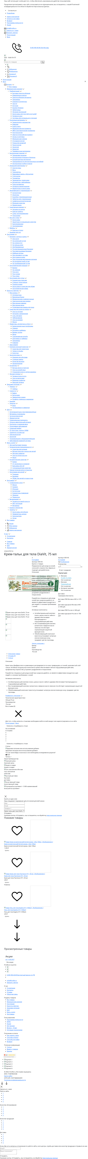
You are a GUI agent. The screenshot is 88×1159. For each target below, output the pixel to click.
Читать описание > (38, 643)
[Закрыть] (85, 81)
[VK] (8, 967)
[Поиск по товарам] (22, 62)
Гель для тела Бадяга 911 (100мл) (15, 910)
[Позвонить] (8, 67)
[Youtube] (8, 971)
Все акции (10, 962)
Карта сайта (8, 1076)
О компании (11, 536)
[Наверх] (2, 1083)
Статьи (10, 658)
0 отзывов (35, 560)
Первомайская (66, 584)
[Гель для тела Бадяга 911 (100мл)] (27, 861)
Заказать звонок (12, 983)
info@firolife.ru (12, 980)
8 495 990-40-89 (21, 975)
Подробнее (11, 13)
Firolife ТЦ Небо (66, 578)
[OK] (5, 60)
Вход (8, 37)
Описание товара (14, 654)
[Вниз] (6, 1083)
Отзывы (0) (12, 656)
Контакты (10, 538)
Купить (7, 916)
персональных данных (54, 815)
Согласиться (12, 10)
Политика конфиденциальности (15, 1080)
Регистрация (11, 35)
